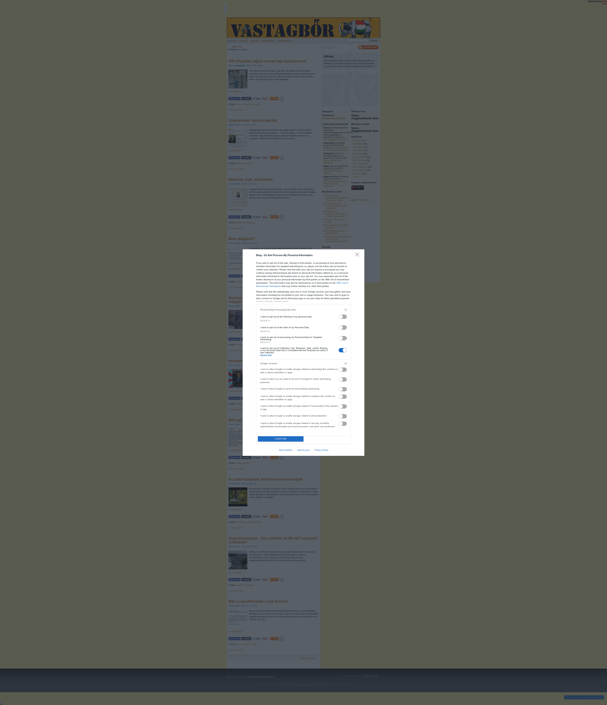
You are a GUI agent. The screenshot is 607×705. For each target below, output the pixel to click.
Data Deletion (285, 450)
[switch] (343, 317)
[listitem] (303, 309)
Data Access (303, 450)
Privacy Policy (321, 450)
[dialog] (303, 352)
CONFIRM (281, 439)
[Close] (358, 255)
